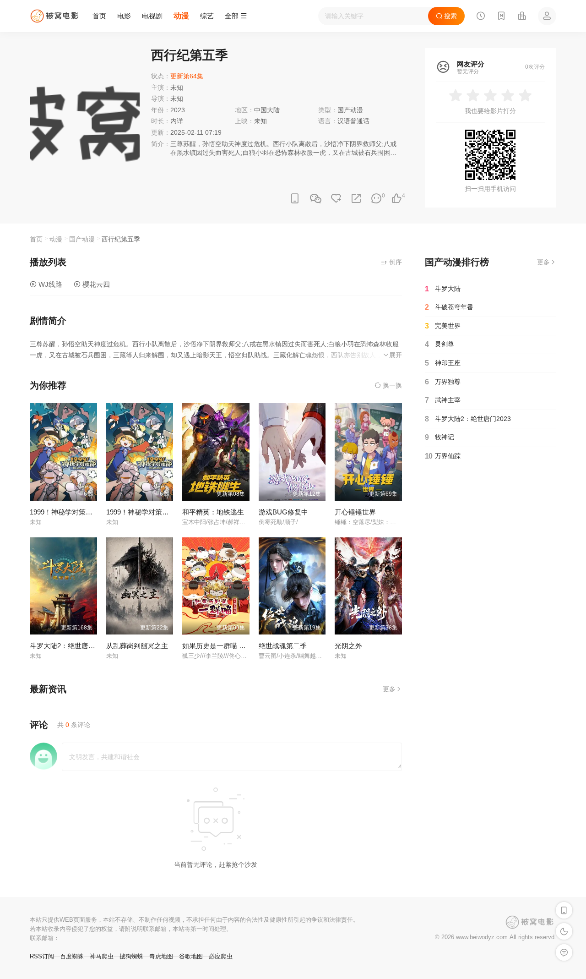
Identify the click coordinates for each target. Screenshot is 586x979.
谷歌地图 (191, 956)
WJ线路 (49, 284)
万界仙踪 (443, 456)
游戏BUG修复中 (283, 512)
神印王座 (443, 363)
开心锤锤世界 (355, 512)
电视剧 (152, 16)
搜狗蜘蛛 (131, 956)
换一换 (391, 385)
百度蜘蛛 (72, 956)
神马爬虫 (102, 956)
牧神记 (439, 437)
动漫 (181, 15)
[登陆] (547, 16)
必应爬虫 (221, 956)
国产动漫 (350, 110)
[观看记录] (480, 17)
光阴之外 (348, 646)
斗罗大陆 (443, 289)
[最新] (501, 17)
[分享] (356, 198)
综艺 (207, 16)
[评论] (376, 198)
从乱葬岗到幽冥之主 (137, 646)
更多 (389, 689)
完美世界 (443, 326)
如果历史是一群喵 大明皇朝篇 (227, 646)
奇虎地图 (161, 956)
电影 (124, 16)
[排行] (521, 17)
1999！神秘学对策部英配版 (71, 512)
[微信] (315, 199)
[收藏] (336, 198)
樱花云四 (95, 284)
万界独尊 (443, 382)
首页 (99, 16)
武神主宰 (443, 400)
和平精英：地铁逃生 (213, 512)
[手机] (294, 198)
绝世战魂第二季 (283, 646)
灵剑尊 (439, 344)
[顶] (396, 198)
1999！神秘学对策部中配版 (148, 512)
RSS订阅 (42, 956)
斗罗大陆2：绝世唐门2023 (70, 646)
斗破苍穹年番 (449, 307)
